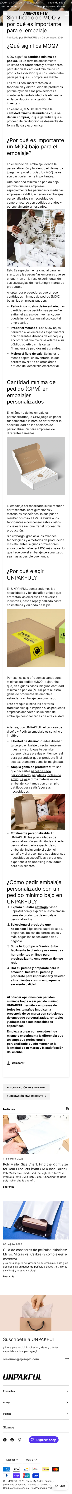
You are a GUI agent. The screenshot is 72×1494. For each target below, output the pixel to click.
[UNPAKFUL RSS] (67, 1108)
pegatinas (32, 2)
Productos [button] (9, 1391)
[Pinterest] (12, 1440)
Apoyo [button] (6, 1402)
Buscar (48, 1481)
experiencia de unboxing (28, 862)
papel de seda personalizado (56, 4)
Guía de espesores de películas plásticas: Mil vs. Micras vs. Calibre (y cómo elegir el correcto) (35, 1254)
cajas (23, 779)
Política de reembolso (39, 1484)
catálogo (41, 907)
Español (10, 1459)
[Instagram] (19, 1440)
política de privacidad (14, 1484)
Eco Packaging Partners (43, 1488)
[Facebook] (5, 1440)
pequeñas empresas (41, 274)
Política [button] (7, 1413)
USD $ (29, 1459)
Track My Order (34, 1481)
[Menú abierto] (9, 13)
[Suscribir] (66, 1358)
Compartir (18, 1062)
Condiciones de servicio (16, 1488)
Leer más (8, 1186)
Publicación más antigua (26, 1087)
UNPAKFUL (19, 589)
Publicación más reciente (26, 1096)
